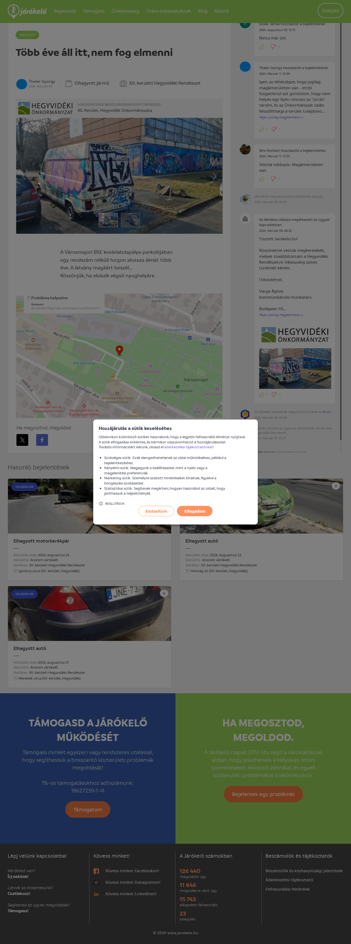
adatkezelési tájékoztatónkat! (189, 446)
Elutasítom (156, 511)
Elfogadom (194, 511)
